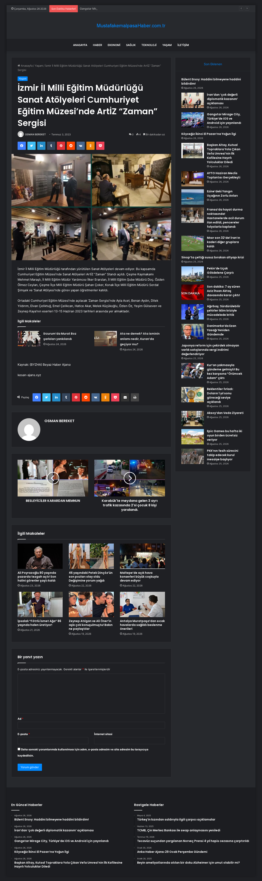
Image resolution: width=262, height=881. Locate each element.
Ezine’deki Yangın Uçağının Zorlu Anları (222, 193)
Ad (20, 718)
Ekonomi (114, 45)
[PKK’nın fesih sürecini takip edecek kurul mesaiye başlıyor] (192, 456)
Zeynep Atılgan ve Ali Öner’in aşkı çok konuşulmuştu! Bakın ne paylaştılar (91, 625)
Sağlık (131, 45)
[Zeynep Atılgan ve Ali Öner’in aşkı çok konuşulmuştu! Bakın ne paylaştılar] (91, 604)
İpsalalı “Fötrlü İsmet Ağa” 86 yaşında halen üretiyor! (39, 623)
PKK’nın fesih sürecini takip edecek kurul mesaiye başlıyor (222, 455)
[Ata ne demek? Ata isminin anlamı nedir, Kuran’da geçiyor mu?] (105, 338)
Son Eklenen (213, 64)
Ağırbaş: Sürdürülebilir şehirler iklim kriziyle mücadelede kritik (223, 310)
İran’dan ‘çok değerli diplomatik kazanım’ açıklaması (222, 99)
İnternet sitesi (103, 734)
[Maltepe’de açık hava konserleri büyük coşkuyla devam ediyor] (142, 556)
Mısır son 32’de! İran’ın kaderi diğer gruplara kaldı (223, 242)
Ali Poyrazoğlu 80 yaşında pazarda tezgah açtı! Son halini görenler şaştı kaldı (37, 577)
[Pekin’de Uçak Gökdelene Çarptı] (192, 274)
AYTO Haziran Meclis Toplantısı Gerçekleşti (223, 175)
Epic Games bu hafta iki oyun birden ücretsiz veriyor (224, 435)
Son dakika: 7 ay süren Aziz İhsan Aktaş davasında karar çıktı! (223, 291)
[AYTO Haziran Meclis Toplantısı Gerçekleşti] (192, 178)
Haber (97, 45)
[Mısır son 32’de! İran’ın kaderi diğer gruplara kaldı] (192, 243)
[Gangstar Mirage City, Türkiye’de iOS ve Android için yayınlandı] (192, 120)
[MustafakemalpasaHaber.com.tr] (131, 26)
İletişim (183, 45)
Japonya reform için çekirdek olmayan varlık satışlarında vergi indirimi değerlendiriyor (210, 349)
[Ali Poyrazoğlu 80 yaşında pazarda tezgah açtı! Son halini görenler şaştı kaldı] (40, 556)
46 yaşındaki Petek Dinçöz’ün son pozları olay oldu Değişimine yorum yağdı (91, 577)
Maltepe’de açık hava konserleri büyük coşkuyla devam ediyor (139, 577)
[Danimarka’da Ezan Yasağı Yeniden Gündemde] (192, 331)
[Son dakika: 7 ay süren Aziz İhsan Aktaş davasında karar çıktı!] (192, 292)
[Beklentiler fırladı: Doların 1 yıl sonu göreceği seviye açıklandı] (192, 394)
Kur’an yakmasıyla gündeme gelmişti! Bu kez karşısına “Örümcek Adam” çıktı (224, 371)
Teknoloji (149, 45)
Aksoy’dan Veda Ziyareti (225, 413)
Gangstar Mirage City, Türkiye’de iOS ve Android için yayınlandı (119, 8)
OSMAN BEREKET (35, 134)
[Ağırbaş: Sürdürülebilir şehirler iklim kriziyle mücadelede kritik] (192, 311)
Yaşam (167, 45)
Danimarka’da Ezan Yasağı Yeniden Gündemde (221, 330)
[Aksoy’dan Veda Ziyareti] (192, 418)
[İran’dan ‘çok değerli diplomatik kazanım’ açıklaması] (192, 100)
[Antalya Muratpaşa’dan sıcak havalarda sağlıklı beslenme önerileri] (142, 604)
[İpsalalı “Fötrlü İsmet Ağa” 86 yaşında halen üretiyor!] (40, 604)
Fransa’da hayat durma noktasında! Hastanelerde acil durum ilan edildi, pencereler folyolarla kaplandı (225, 218)
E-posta (24, 734)
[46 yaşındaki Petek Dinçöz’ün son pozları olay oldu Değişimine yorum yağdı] (91, 556)
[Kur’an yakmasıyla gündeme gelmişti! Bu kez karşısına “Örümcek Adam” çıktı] (192, 370)
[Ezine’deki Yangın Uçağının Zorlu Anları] (192, 197)
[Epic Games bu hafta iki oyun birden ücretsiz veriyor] (192, 436)
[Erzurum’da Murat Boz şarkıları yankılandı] (29, 338)
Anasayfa (80, 45)
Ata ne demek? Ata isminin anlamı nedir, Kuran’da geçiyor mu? (140, 339)
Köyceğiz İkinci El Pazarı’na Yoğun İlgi (208, 134)
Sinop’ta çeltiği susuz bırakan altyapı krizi (212, 257)
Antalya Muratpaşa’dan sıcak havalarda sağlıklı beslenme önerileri (142, 625)
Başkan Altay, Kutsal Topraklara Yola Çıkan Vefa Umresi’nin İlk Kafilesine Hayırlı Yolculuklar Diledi (223, 153)
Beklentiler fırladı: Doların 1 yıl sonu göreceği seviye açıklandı (220, 395)
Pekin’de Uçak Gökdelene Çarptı (220, 270)
